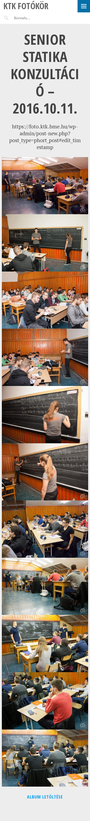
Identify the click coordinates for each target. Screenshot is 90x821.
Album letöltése (45, 797)
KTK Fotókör (25, 6)
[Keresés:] (32, 18)
